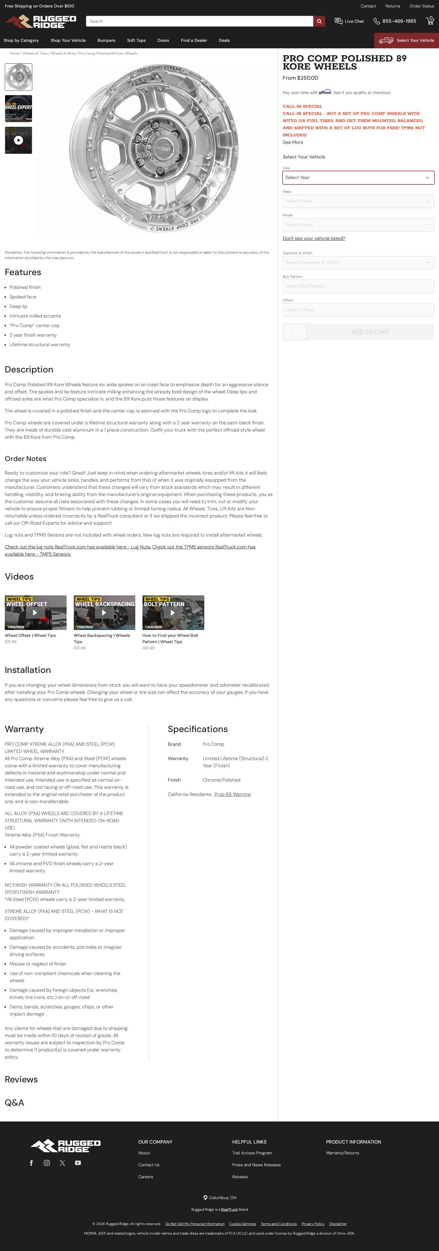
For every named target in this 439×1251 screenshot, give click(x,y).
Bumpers (106, 40)
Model (288, 215)
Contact (368, 6)
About (144, 1153)
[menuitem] (21, 40)
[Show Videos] (18, 140)
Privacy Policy (313, 1223)
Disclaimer (338, 1223)
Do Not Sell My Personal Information (195, 1223)
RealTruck (229, 1209)
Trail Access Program (252, 1153)
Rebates (240, 1176)
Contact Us (148, 1164)
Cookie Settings (242, 1223)
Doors (163, 40)
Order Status (422, 6)
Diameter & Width (297, 253)
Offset (288, 300)
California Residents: (209, 794)
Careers (145, 1176)
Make (287, 191)
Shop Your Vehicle (68, 40)
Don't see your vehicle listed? (314, 238)
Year (286, 168)
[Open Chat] (339, 21)
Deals (224, 40)
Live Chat (354, 21)
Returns (393, 6)
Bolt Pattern (293, 276)
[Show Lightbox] (154, 148)
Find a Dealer (194, 40)
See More (293, 142)
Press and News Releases (256, 1164)
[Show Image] (18, 77)
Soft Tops (136, 40)
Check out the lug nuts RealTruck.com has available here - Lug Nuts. (78, 547)
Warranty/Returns (342, 1153)
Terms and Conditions (279, 1223)
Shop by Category (21, 40)
